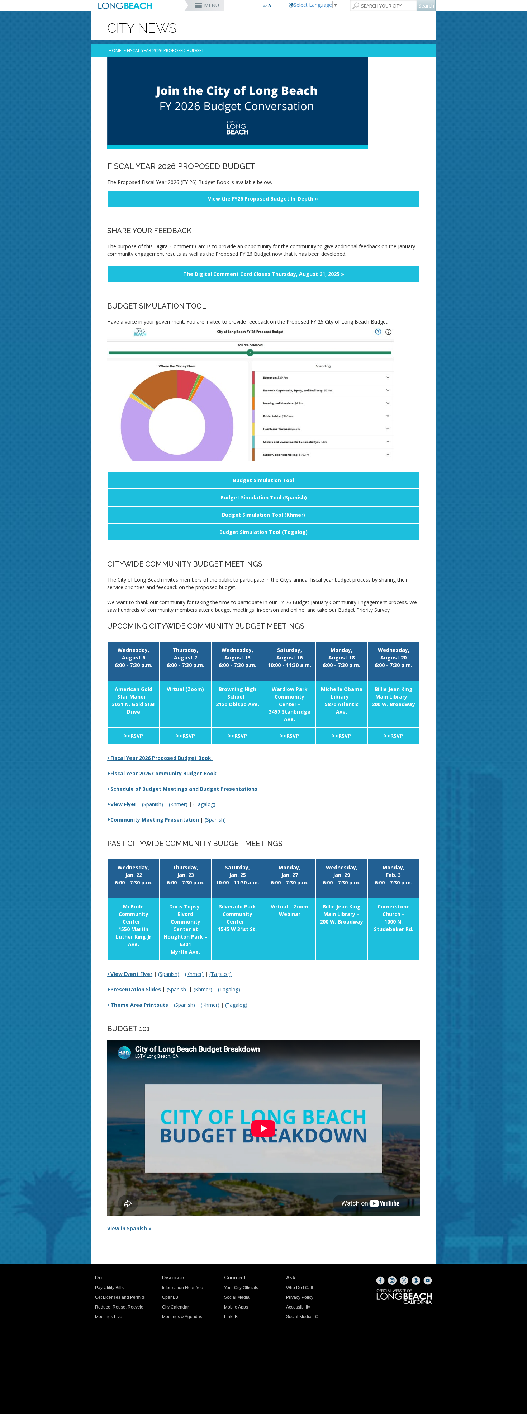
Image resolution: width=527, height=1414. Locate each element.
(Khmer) (178, 804)
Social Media (237, 1297)
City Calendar (175, 1307)
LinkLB (231, 1316)
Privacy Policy (299, 1297)
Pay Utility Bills (109, 1287)
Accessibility (298, 1307)
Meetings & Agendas (182, 1316)
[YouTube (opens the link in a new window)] (427, 1280)
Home (115, 50)
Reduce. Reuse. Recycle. (119, 1307)
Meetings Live (108, 1316)
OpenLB (170, 1297)
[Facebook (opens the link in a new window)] (380, 1280)
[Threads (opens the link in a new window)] (416, 1280)
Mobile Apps (236, 1307)
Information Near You (182, 1287)
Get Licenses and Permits (120, 1297)
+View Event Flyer (129, 974)
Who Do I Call (299, 1287)
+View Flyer (121, 804)
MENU (211, 5)
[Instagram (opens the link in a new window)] (392, 1280)
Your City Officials (241, 1287)
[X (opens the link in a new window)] (404, 1280)
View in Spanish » (129, 1228)
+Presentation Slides (134, 989)
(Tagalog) (204, 804)
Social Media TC (302, 1316)
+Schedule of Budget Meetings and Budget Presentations (182, 788)
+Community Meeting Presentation (153, 819)
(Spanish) (152, 804)
